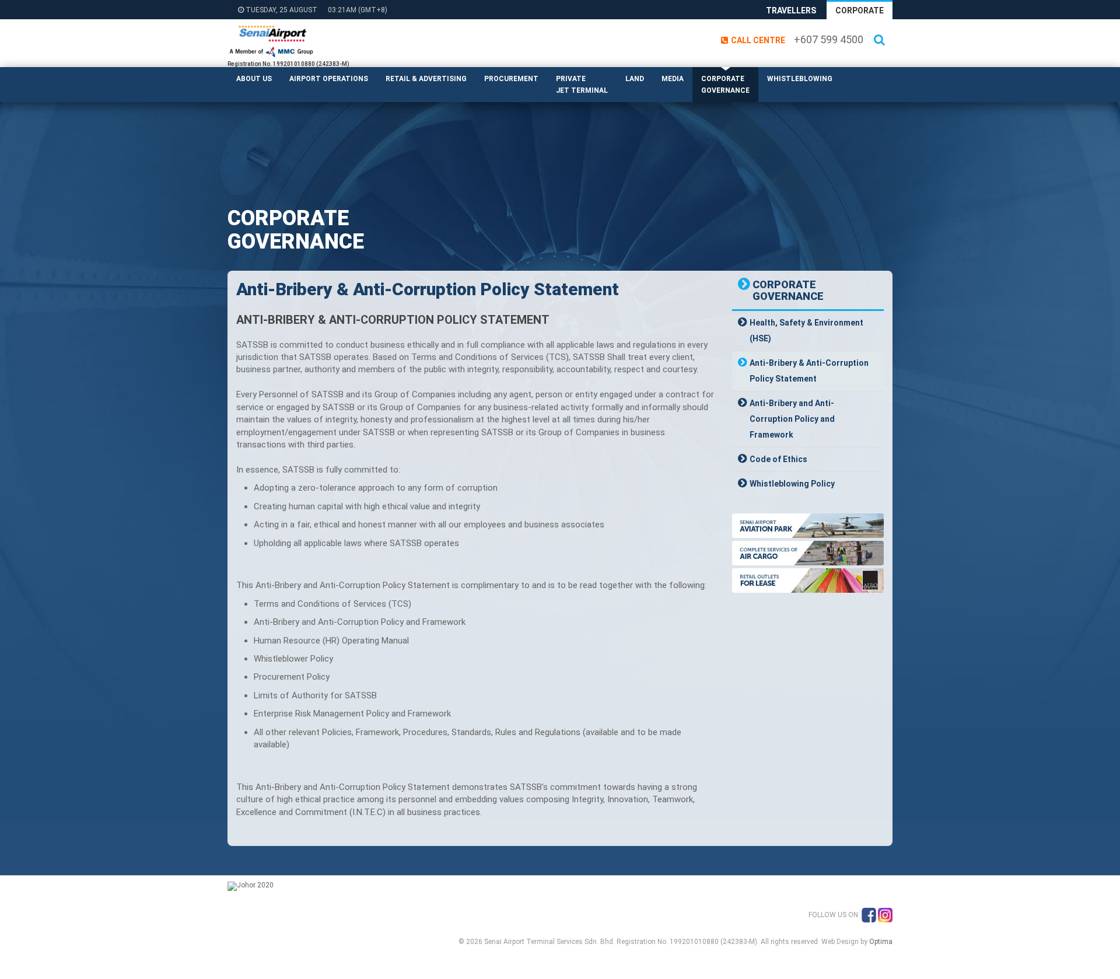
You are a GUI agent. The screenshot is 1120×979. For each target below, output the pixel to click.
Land (634, 79)
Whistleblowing (799, 79)
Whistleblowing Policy (792, 483)
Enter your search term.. (888, 59)
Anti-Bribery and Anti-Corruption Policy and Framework (792, 418)
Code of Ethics (778, 459)
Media (673, 79)
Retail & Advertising (426, 79)
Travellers (791, 10)
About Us (254, 79)
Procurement (511, 79)
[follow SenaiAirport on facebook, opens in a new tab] (869, 915)
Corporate (859, 10)
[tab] (808, 331)
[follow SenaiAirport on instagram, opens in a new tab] (885, 915)
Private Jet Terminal (582, 85)
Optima (880, 942)
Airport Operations (328, 79)
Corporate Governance (725, 85)
